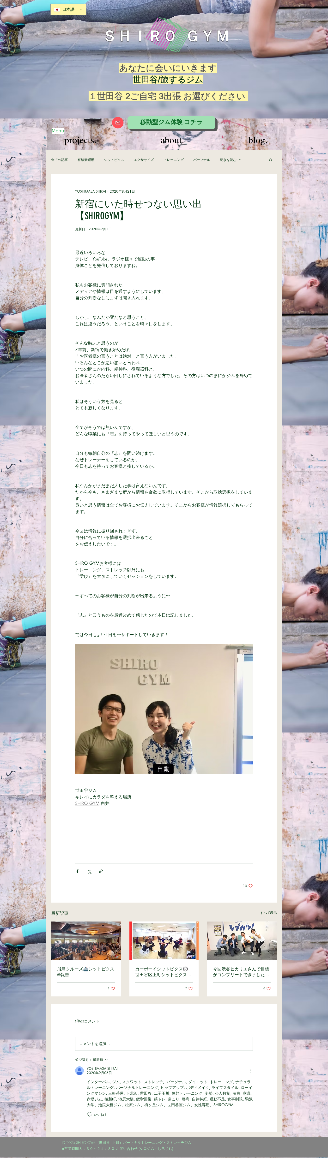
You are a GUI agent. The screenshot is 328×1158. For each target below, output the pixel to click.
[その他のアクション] (250, 1071)
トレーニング (174, 159)
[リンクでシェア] (101, 871)
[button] (270, 160)
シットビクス (114, 159)
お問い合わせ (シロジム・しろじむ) (144, 1148)
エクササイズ (144, 159)
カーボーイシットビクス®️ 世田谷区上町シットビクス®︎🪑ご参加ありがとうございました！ (163, 972)
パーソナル (201, 159)
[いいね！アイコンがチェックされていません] (90, 1114)
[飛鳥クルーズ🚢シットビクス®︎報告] (86, 941)
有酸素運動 (86, 159)
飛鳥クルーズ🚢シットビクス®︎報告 (85, 971)
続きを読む (228, 159)
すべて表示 (268, 912)
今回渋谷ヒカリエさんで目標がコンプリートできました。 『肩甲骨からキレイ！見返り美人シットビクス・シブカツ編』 (242, 972)
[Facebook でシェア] (77, 871)
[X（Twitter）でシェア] (89, 871)
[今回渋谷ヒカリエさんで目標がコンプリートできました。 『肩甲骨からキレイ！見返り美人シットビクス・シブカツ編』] (242, 941)
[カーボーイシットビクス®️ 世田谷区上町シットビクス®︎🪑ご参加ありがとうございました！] (164, 941)
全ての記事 (59, 159)
